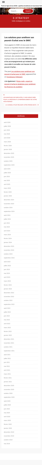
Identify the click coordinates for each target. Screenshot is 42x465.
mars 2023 (7, 281)
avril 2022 (7, 323)
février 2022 (8, 331)
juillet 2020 (7, 405)
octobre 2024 (8, 207)
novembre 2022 (9, 296)
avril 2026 (7, 138)
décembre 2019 (9, 432)
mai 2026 (7, 134)
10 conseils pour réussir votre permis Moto (20, 105)
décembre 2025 (9, 153)
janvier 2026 (8, 149)
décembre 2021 (9, 339)
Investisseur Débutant (14, 77)
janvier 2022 (8, 335)
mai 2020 (7, 413)
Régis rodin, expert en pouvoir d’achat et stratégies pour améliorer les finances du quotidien (20, 84)
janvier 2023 (8, 289)
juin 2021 (7, 362)
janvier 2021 (8, 381)
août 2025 (7, 169)
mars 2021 (7, 374)
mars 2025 (7, 188)
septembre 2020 (9, 397)
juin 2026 (7, 130)
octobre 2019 (8, 440)
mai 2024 (7, 227)
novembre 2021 (9, 343)
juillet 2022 (7, 312)
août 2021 (7, 354)
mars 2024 (7, 234)
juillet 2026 (7, 126)
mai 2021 (7, 366)
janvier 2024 (8, 242)
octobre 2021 (8, 347)
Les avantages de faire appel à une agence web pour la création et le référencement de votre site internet (20, 99)
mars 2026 (7, 142)
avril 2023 (7, 277)
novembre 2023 (9, 250)
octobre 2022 (8, 300)
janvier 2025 (8, 196)
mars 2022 (7, 327)
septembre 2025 (9, 165)
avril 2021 (7, 370)
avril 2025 (7, 184)
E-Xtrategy (21, 18)
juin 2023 (7, 269)
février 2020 (8, 424)
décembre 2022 (9, 292)
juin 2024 (7, 223)
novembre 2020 (9, 389)
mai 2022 (7, 320)
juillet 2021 (7, 358)
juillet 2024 (7, 219)
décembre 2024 (9, 200)
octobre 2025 (8, 161)
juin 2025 (7, 176)
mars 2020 (7, 420)
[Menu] (3, 2)
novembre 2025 (9, 157)
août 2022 (7, 308)
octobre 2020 (8, 393)
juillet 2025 (7, 172)
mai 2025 (7, 180)
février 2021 (8, 378)
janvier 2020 (8, 428)
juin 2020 (7, 409)
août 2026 (7, 122)
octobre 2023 (8, 254)
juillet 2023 (7, 265)
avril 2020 (7, 416)
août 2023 (7, 261)
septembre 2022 (9, 304)
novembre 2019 (9, 436)
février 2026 (8, 145)
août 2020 (7, 401)
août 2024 (7, 215)
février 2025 (8, 192)
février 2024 (8, 238)
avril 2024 (7, 231)
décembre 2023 (9, 246)
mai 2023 (7, 273)
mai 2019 (7, 443)
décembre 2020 (9, 385)
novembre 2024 (9, 203)
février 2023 (8, 285)
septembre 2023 (9, 258)
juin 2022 (7, 316)
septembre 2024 (9, 211)
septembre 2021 (9, 351)
